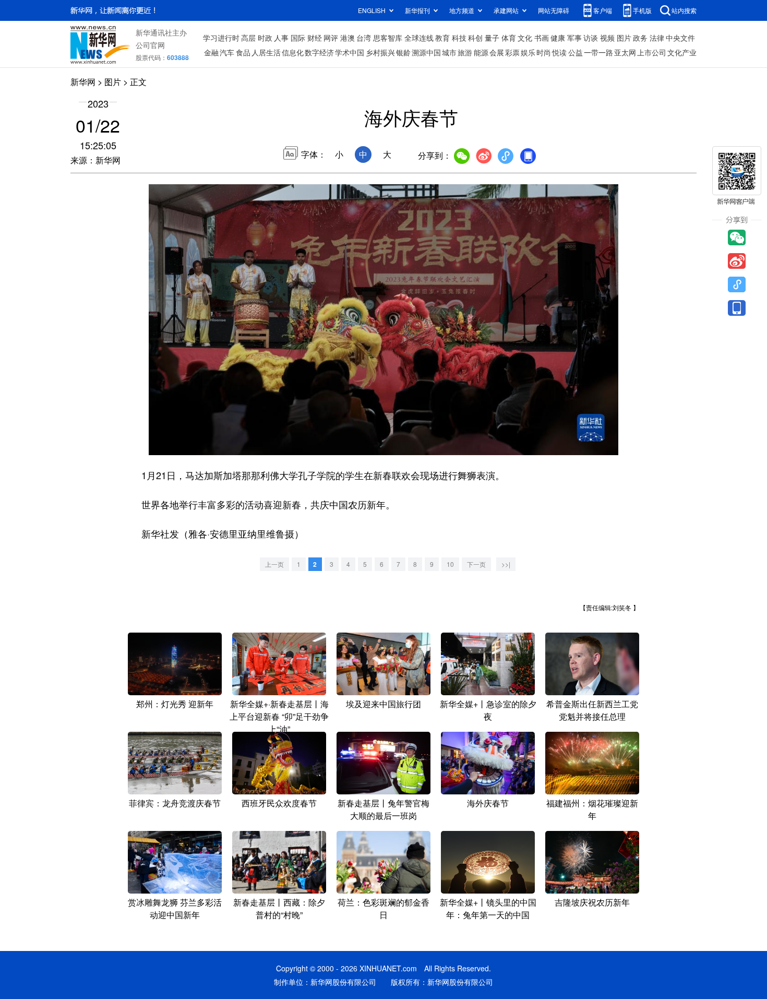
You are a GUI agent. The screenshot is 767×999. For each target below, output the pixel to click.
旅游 (465, 52)
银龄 (403, 52)
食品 (243, 52)
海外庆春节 (488, 803)
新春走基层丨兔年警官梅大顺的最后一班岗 (383, 809)
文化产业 (682, 52)
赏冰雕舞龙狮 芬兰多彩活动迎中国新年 (175, 908)
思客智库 (387, 37)
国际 (298, 37)
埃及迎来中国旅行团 (383, 704)
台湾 (363, 37)
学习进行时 (221, 37)
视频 (607, 37)
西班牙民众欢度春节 (279, 803)
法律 (657, 37)
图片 (624, 37)
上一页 (274, 564)
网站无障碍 (553, 10)
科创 (475, 37)
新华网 (82, 82)
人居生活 (266, 52)
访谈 (590, 37)
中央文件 (680, 37)
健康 (557, 37)
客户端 (602, 10)
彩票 (512, 52)
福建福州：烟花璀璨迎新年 (592, 809)
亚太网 (625, 52)
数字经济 (319, 52)
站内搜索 (684, 10)
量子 (492, 37)
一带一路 (598, 52)
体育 (508, 37)
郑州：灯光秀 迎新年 (174, 704)
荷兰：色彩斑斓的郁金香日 (383, 908)
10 (450, 564)
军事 (574, 37)
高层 (248, 37)
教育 (442, 37)
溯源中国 (426, 52)
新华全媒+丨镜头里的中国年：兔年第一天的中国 (488, 908)
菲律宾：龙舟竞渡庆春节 (175, 803)
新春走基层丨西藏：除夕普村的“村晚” (279, 908)
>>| (505, 564)
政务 (640, 37)
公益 (575, 52)
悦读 (559, 52)
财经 (314, 37)
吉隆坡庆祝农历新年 (592, 902)
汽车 (227, 52)
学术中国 (349, 52)
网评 (330, 37)
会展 (496, 52)
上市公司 (651, 52)
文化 (525, 37)
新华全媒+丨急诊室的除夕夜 (488, 710)
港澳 (347, 37)
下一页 (476, 564)
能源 (481, 52)
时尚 (543, 52)
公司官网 (150, 45)
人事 (281, 37)
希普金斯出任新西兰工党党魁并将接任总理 (592, 710)
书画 (541, 37)
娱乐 (528, 52)
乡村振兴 (380, 52)
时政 (265, 37)
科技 (459, 37)
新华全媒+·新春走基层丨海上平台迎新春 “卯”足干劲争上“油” (279, 716)
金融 (211, 52)
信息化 (293, 52)
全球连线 (419, 37)
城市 (449, 52)
